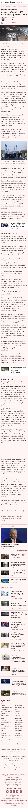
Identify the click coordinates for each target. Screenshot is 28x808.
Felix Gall (17, 713)
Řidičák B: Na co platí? (20, 741)
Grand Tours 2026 (18, 715)
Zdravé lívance (18, 724)
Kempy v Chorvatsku (5, 735)
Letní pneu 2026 (18, 735)
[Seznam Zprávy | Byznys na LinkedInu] (21, 791)
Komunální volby (5, 715)
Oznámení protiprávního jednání (13, 779)
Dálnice (13, 516)
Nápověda (22, 774)
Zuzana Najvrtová (20, 619)
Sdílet (10, 22)
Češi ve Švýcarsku (5, 741)
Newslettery (9, 784)
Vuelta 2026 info (18, 706)
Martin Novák (18, 608)
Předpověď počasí (21, 749)
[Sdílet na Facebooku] (23, 511)
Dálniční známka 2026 (20, 737)
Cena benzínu (17, 751)
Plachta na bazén (16, 756)
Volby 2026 (3, 706)
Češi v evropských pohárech (13, 753)
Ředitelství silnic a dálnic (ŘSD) (8, 518)
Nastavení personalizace (13, 786)
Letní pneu (22, 766)
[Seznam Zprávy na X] (11, 791)
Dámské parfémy (15, 766)
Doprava (19, 518)
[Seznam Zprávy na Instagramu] (14, 791)
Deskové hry (7, 768)
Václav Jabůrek (19, 629)
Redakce (9, 776)
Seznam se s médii (9, 783)
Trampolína (23, 756)
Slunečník (5, 758)
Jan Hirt (16, 709)
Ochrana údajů (22, 776)
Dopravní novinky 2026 (20, 739)
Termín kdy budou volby (6, 711)
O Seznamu (11, 774)
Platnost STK (17, 745)
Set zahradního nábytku (19, 758)
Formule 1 (3, 728)
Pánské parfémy (13, 770)
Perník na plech (18, 730)
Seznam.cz (19, 2)
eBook (4, 22)
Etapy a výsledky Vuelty (20, 707)
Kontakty (3, 776)
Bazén (10, 756)
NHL (2, 730)
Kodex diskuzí (18, 783)
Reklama (15, 776)
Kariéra (17, 774)
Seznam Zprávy (19, 650)
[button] (14, 33)
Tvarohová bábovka (19, 726)
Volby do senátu (4, 713)
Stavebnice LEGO (6, 766)
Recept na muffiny (19, 722)
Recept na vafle (18, 728)
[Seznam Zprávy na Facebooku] (7, 791)
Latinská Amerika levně (6, 743)
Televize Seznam (19, 781)
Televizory (13, 768)
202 (15, 22)
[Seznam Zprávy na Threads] (17, 791)
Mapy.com (13, 749)
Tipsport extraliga (5, 724)
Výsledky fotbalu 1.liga (6, 722)
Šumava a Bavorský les (6, 739)
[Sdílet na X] (26, 511)
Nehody (3, 520)
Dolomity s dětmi (5, 745)
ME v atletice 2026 (5, 726)
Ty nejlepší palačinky (19, 720)
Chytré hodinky (19, 768)
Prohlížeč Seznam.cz (9, 781)
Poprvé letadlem (5, 737)
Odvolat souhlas (17, 784)
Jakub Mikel (18, 639)
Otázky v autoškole (19, 743)
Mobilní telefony (19, 764)
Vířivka (16, 760)
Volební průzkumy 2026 (6, 707)
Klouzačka (10, 758)
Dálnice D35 (19, 516)
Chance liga (3, 720)
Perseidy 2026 (10, 751)
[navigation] (2, 2)
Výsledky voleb (4, 709)
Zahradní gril (11, 760)
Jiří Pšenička (9, 17)
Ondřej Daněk (18, 598)
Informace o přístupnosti (13, 777)
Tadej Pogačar (18, 711)
